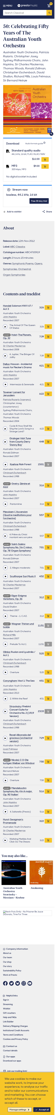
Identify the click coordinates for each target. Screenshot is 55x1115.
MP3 (14, 166)
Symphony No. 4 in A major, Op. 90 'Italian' (17, 793)
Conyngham (10, 680)
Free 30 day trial (39, 201)
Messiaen (8, 511)
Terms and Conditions (13, 1034)
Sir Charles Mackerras (14, 345)
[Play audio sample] (5, 326)
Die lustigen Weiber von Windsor (19, 761)
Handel (7, 305)
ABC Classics (17, 246)
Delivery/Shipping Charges (15, 1026)
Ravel (12, 734)
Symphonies (10, 269)
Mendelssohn (18, 788)
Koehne (14, 464)
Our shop (7, 962)
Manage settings (17, 1109)
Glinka (6, 652)
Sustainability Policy (12, 970)
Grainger (14, 438)
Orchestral (24, 269)
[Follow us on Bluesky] (18, 983)
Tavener (7, 392)
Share (49, 211)
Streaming (8, 1004)
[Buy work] (48, 307)
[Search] (49, 12)
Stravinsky (15, 706)
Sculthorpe (16, 576)
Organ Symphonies (14, 274)
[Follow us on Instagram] (24, 983)
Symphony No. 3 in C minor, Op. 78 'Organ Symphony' (17, 549)
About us (7, 953)
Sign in (6, 1000)
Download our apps (12, 1060)
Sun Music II (29, 576)
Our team (7, 957)
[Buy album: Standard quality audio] (45, 159)
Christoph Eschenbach (14, 472)
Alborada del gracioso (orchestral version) (20, 738)
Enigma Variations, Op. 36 (15, 597)
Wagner (16, 623)
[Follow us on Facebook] (6, 983)
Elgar (14, 595)
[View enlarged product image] (27, 109)
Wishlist (6, 1008)
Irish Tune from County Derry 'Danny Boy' (20, 441)
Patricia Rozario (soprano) (17, 399)
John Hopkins (10, 316)
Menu (9, 5)
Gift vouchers (9, 1013)
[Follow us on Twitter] (12, 983)
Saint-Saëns (18, 544)
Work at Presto (10, 975)
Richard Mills (9, 634)
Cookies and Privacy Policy (15, 1039)
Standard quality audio (26, 150)
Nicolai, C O (17, 760)
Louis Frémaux (10, 749)
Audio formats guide (34, 143)
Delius (6, 364)
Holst (14, 334)
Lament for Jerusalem (14, 394)
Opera (38, 263)
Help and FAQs (9, 1017)
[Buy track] (48, 326)
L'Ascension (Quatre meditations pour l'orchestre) (17, 515)
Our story (7, 966)
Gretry (15, 483)
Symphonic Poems (23, 263)
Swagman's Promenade (13, 821)
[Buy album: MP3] (45, 166)
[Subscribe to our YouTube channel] (31, 983)
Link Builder (8, 1021)
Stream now (20, 190)
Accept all (44, 1109)
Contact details (10, 1050)
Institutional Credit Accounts (16, 1030)
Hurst (6, 819)
